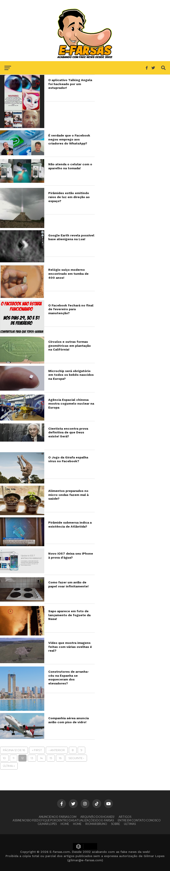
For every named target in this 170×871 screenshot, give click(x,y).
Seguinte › (76, 758)
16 (60, 758)
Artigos (125, 816)
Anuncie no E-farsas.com (57, 816)
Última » (9, 766)
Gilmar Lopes (47, 824)
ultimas (130, 824)
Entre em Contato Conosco (139, 820)
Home (65, 824)
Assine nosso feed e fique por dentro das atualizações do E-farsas (63, 820)
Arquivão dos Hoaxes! (97, 816)
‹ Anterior (57, 750)
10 (4, 758)
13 (32, 758)
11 (13, 758)
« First (37, 750)
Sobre (115, 824)
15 (51, 758)
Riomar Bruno (96, 824)
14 (41, 758)
